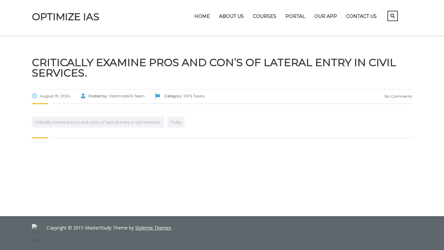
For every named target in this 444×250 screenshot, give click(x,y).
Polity (176, 122)
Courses (264, 16)
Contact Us (361, 16)
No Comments (398, 96)
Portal (295, 16)
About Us (231, 16)
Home (202, 16)
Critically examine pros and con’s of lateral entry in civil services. (98, 122)
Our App (325, 16)
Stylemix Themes (153, 228)
